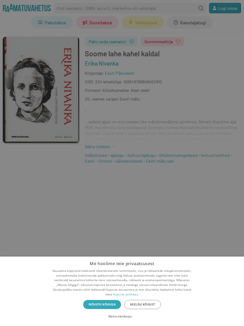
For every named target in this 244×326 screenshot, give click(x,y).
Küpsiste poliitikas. (126, 294)
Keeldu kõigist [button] (142, 304)
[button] (122, 316)
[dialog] (122, 291)
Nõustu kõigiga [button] (102, 304)
